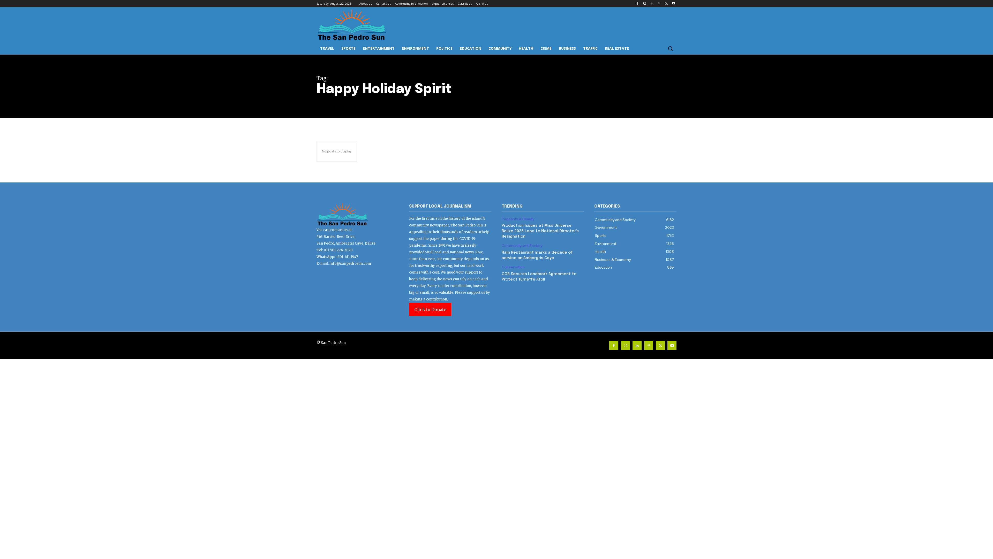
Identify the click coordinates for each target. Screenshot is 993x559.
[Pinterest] (659, 4)
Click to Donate (430, 309)
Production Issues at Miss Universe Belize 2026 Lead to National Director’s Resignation (540, 231)
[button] (670, 48)
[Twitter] (666, 4)
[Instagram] (645, 4)
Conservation (513, 267)
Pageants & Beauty (518, 219)
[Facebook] (638, 4)
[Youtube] (673, 4)
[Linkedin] (652, 4)
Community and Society (522, 246)
